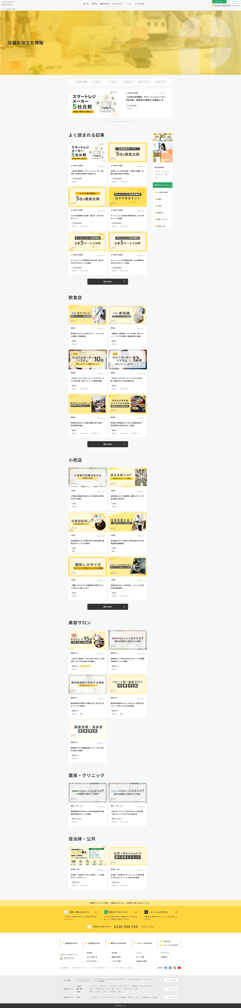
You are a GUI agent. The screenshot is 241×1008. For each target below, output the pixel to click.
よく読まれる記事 (81, 82)
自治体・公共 (160, 82)
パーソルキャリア (148, 979)
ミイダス (118, 989)
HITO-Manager (122, 997)
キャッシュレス (165, 171)
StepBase (155, 997)
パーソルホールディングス (83, 979)
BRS (113, 989)
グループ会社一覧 (171, 980)
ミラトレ (105, 991)
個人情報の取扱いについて (79, 967)
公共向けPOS (167, 941)
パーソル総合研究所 (99, 981)
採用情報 (163, 957)
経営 (166, 174)
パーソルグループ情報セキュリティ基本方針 (122, 967)
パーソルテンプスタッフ (98, 979)
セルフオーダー (159, 174)
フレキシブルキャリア (123, 986)
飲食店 (97, 82)
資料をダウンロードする (161, 185)
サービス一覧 (171, 989)
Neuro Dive (113, 991)
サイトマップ (165, 953)
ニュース (129, 3)
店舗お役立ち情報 (141, 961)
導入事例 (94, 3)
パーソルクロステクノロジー (134, 979)
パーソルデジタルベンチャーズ (84, 981)
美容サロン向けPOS (118, 943)
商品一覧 (85, 3)
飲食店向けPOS (71, 943)
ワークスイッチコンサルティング (108, 997)
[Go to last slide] (106, 121)
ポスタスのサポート (118, 3)
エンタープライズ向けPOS (170, 945)
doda (91, 989)
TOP (3, 9)
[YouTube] (179, 967)
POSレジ (157, 171)
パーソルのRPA (93, 997)
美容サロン (128, 82)
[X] (174, 967)
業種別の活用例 (104, 3)
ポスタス (137, 997)
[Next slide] (134, 121)
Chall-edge (134, 986)
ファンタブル (112, 986)
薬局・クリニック (144, 82)
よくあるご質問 (139, 3)
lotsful (91, 991)
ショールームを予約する (158, 912)
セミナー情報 (140, 957)
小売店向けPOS (94, 943)
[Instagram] (170, 967)
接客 (156, 177)
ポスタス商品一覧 (92, 957)
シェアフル (98, 991)
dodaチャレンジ (127, 989)
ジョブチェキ (103, 986)
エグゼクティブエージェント (102, 989)
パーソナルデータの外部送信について (98, 967)
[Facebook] (165, 967)
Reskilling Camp (146, 997)
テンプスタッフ (93, 986)
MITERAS (131, 997)
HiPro (119, 991)
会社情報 (89, 953)
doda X (136, 989)
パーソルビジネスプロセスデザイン (116, 979)
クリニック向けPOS (144, 943)
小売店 (113, 82)
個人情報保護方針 (64, 967)
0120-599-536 (126, 926)
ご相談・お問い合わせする (79, 912)
